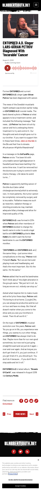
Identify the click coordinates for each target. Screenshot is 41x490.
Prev (9, 414)
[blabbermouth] (16, 6)
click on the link (28, 141)
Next (32, 414)
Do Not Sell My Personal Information (21, 480)
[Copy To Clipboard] (36, 401)
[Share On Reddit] (31, 401)
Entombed (7, 403)
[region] (20, 473)
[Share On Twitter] (26, 401)
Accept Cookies (20, 486)
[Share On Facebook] (21, 401)
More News (20, 414)
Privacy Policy (12, 474)
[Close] (38, 459)
